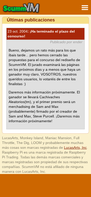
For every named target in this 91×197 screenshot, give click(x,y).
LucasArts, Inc (75, 147)
